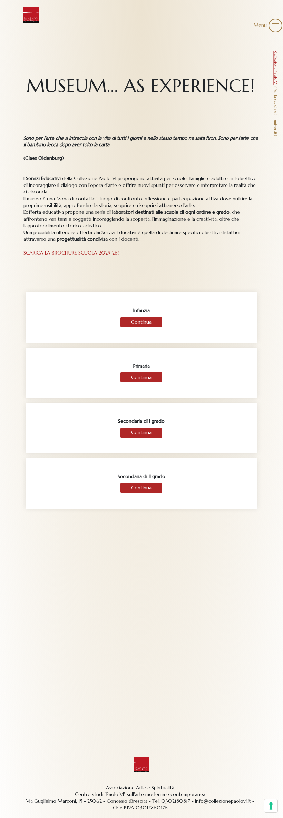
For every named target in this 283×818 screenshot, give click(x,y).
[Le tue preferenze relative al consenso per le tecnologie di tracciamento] (270, 805)
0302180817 (175, 801)
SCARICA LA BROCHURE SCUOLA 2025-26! (71, 253)
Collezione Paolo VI (275, 68)
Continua (141, 322)
